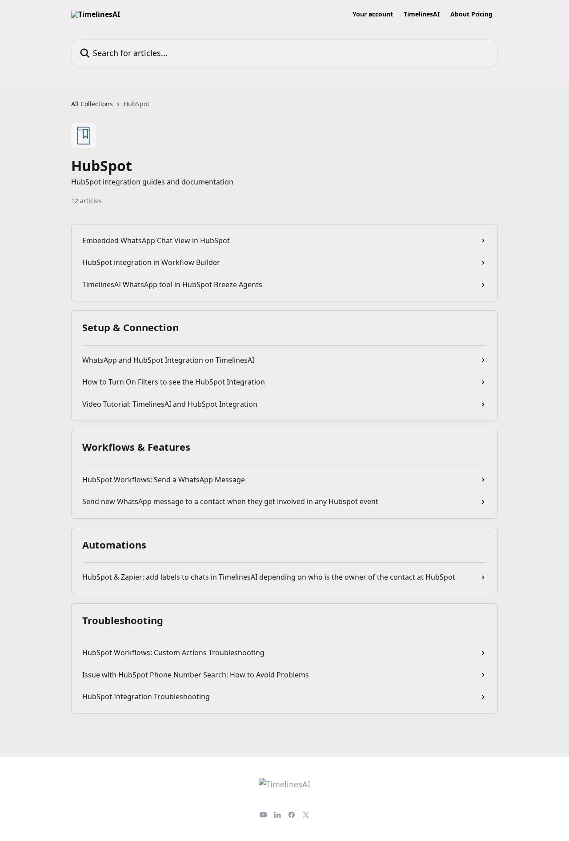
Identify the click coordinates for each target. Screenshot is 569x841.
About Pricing (471, 14)
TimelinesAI (422, 14)
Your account (373, 14)
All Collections (92, 104)
